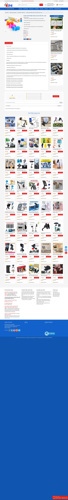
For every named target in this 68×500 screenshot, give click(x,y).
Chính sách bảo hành (56, 295)
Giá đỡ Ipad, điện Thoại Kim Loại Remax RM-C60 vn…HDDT (57, 149)
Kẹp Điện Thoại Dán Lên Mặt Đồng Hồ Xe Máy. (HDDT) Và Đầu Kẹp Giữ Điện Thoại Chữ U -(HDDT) (34, 254)
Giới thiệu (41, 8)
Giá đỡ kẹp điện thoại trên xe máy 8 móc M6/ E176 (33, 191)
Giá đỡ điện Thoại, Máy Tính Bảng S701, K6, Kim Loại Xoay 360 (46, 191)
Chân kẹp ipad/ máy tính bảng (21, 191)
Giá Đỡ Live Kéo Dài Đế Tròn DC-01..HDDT (33, 233)
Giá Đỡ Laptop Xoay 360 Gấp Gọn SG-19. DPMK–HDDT (57, 254)
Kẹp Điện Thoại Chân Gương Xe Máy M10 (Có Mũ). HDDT (21, 254)
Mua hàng (36, 256)
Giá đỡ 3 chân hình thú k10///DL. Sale (57, 212)
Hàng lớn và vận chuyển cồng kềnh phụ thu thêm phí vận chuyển (43, 303)
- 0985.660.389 (14, 326)
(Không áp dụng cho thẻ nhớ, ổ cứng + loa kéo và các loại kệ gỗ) (28, 299)
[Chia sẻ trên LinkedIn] (30, 39)
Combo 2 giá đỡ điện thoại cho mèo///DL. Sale (21, 275)
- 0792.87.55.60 (13, 295)
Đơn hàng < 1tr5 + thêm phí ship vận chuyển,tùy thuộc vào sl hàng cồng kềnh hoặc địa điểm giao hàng (44, 297)
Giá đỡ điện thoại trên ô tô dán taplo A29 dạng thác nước (45, 170)
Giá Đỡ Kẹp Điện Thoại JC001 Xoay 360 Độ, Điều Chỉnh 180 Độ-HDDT (10, 170)
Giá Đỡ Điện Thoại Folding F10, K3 (45, 212)
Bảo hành (46, 8)
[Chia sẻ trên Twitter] (26, 39)
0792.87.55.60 (9, 326)
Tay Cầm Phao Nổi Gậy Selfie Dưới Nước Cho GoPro (10, 233)
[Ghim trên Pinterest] (29, 39)
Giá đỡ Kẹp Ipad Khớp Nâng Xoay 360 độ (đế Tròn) (21, 128)
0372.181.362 (10, 301)
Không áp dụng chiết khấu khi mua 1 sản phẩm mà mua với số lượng (28, 297)
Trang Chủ (20, 8)
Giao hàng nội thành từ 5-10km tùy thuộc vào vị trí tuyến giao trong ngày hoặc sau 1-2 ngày (44, 292)
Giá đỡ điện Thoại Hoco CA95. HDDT (9, 149)
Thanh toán (51, 8)
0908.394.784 (10, 304)
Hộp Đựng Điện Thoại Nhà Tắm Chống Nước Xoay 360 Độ (21, 233)
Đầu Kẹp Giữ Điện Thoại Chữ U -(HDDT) (10, 275)
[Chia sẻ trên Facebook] (24, 39)
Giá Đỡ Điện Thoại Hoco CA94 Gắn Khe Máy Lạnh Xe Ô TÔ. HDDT (22, 170)
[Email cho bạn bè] (27, 39)
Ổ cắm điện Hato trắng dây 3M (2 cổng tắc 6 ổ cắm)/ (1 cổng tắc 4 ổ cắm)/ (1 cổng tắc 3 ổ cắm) (56, 30)
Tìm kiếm (41, 4)
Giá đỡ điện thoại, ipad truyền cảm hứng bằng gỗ (57, 191)
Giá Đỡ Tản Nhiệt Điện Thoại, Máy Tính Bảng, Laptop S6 (34, 149)
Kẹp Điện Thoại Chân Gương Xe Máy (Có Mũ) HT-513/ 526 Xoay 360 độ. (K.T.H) (10, 191)
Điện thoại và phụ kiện (13, 12)
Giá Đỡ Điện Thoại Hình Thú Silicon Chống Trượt (45, 149)
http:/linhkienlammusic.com (12, 293)
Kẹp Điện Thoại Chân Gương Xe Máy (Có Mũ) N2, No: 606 (10, 212)
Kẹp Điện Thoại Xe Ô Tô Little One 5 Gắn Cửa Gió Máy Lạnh (34, 170)
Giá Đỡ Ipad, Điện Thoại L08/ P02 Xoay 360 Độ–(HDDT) (45, 254)
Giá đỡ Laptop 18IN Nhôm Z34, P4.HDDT (33, 128)
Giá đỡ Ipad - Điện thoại (21, 12)
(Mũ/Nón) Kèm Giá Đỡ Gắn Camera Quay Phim (45, 275)
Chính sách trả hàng (56, 296)
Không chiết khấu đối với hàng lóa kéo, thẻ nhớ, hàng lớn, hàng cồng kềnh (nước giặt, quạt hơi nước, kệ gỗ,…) (28, 293)
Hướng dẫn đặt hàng (57, 8)
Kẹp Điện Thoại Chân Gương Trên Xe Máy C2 (57, 128)
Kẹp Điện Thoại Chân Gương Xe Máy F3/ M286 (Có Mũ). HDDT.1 (9, 254)
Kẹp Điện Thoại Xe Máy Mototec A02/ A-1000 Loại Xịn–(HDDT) (45, 128)
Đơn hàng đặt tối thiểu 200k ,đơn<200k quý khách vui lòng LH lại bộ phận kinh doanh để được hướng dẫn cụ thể (43, 300)
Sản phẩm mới (25, 8)
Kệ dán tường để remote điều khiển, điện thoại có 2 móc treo (21, 149)
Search (61, 102)
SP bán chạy (31, 8)
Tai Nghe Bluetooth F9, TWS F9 (56, 52)
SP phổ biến (37, 8)
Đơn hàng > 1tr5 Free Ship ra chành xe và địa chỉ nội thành (44, 295)
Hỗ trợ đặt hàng (55, 291)
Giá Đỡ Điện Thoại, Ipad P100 (58, 169)
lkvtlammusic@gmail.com (11, 294)
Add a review (56, 96)
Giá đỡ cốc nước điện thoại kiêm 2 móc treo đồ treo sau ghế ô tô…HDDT (58, 275)
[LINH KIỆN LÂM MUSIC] (11, 5)
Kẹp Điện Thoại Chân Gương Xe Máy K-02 (45, 233)
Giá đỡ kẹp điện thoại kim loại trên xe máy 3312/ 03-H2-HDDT (33, 275)
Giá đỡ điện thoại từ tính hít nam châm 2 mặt (22, 212)
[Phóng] (6, 31)
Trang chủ (6, 12)
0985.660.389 (9, 295)
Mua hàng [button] (12, 130)
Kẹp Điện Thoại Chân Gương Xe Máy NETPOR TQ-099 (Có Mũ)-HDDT (33, 212)
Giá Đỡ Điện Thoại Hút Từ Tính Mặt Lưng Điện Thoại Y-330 (10, 128)
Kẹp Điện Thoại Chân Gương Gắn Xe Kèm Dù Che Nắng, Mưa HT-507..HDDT (57, 233)
